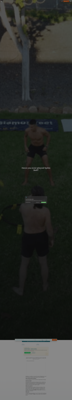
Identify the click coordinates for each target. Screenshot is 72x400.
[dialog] (36, 200)
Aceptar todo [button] (43, 202)
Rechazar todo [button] (37, 202)
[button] (28, 202)
